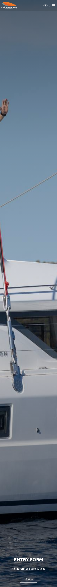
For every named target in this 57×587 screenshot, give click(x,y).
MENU (47, 5)
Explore (28, 579)
